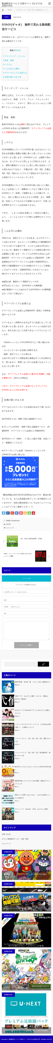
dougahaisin (15, 521)
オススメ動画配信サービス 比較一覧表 (15, 839)
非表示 (17, 50)
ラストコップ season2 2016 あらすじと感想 (31, 809)
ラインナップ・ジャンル (14, 56)
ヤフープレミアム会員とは (15, 73)
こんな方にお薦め (11, 69)
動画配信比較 (8, 852)
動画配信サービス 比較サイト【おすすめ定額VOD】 (22, 4)
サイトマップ (6, 844)
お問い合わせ (6, 834)
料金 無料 (8, 60)
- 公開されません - (12, 606)
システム (7, 64)
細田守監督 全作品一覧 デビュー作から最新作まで (32, 682)
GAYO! (10, 10)
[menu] (49, 3)
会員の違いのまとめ (12, 77)
